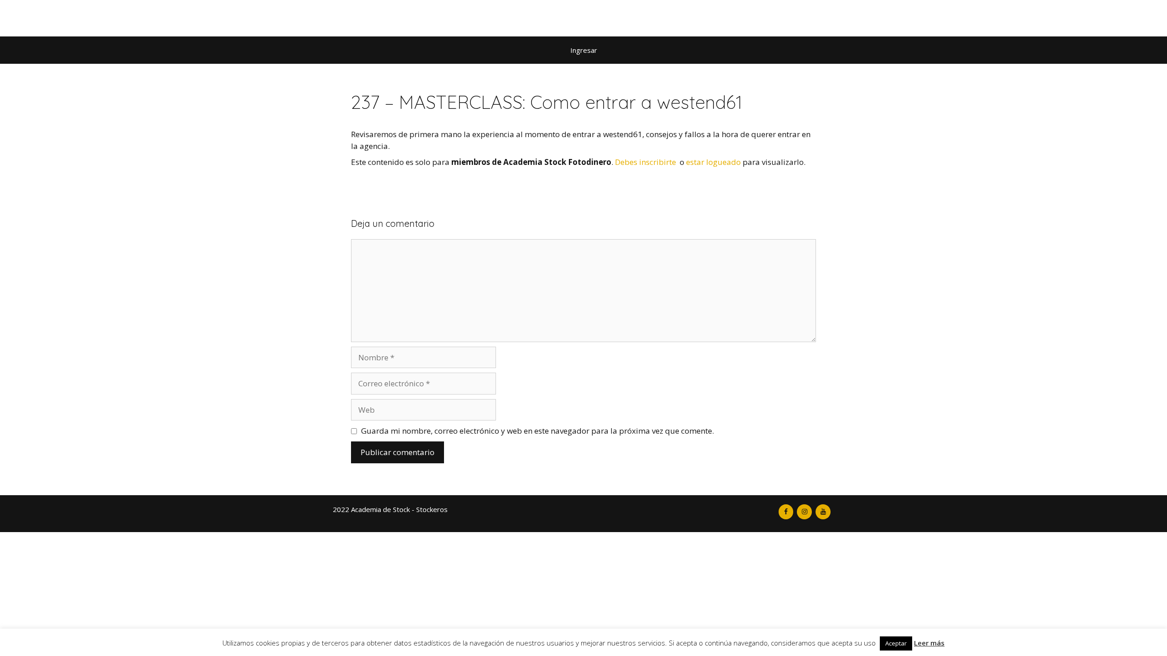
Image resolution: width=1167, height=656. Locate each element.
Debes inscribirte (645, 162)
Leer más (929, 642)
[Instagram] (804, 512)
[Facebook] (786, 512)
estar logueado (713, 162)
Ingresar (583, 50)
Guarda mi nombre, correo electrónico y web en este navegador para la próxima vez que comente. (537, 430)
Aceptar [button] (896, 643)
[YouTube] (823, 512)
